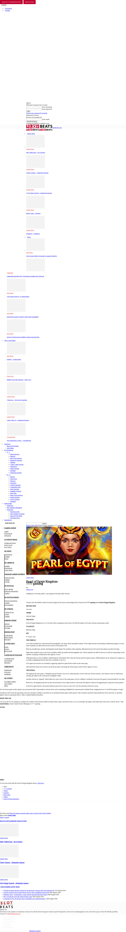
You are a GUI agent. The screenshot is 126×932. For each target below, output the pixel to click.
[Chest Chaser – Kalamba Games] (35, 167)
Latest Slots (31, 134)
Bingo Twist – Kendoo (33, 213)
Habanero (13, 467)
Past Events (8, 684)
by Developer (8, 450)
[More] (60, 596)
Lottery (7, 582)
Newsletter (8, 520)
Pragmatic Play (15, 487)
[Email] (54, 596)
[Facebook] (29, 596)
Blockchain (8, 626)
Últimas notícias (10, 543)
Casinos (7, 593)
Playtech (13, 483)
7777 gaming (7, 789)
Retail (6, 559)
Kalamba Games (16, 473)
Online (5, 797)
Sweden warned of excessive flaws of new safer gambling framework (26, 892)
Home (28, 525)
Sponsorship (8, 635)
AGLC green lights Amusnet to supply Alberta (41, 256)
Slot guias (7, 547)
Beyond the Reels (13, 446)
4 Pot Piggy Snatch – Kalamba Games (39, 193)
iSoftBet (13, 471)
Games (6, 531)
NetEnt (12, 477)
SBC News (6, 923)
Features (7, 444)
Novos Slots (8, 545)
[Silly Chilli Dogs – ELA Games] (35, 147)
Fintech (7, 624)
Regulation (8, 533)
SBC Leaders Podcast (17, 514)
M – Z (8, 475)
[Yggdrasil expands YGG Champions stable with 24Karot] (35, 271)
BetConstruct (14, 454)
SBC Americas (8, 927)
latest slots (6, 795)
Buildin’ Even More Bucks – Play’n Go (19, 380)
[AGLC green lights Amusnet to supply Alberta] (35, 250)
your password (47, 109)
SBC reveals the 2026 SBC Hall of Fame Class (17, 897)
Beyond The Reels (16, 516)
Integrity (7, 639)
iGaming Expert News (12, 887)
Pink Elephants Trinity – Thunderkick (19, 441)
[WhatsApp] (41, 596)
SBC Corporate (8, 917)
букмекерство (9, 612)
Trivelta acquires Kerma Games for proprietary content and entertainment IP (28, 890)
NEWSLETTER (29, 2)
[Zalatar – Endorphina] (16, 354)
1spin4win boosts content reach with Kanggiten (23, 317)
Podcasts (10, 510)
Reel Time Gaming (16, 495)
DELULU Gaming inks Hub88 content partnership (23, 337)
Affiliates (7, 535)
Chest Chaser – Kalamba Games (37, 173)
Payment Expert (8, 921)
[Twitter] (35, 596)
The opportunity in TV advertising (18, 297)
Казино (6, 614)
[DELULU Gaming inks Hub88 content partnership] (16, 332)
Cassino (7, 603)
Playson (13, 481)
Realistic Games (15, 491)
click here (40, 783)
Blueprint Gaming (16, 460)
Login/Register (9, 658)
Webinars (10, 506)
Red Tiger (13, 493)
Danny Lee (29, 589)
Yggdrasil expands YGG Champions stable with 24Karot (25, 276)
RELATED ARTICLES (6, 821)
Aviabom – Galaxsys (33, 234)
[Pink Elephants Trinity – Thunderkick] (16, 435)
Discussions (8, 660)
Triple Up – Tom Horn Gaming (17, 400)
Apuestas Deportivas (11, 591)
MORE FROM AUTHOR (19, 821)
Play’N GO (10, 376)
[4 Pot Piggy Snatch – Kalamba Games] (35, 188)
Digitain (12, 463)
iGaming (7, 556)
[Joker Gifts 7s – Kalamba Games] (16, 415)
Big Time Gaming (16, 458)
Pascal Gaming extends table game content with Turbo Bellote (30, 813)
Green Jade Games (16, 465)
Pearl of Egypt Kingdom (11, 799)
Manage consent (35, 931)
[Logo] (32, 130)
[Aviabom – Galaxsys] (35, 228)
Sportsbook (8, 554)
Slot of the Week (9, 341)
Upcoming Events (10, 681)
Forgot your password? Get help (36, 113)
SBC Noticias (7, 925)
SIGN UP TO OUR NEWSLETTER (11, 2)
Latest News (8, 570)
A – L (8, 452)
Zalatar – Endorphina (14, 359)
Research (7, 662)
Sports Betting (9, 578)
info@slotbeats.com (13, 914)
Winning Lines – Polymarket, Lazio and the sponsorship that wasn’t (25, 894)
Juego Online (8, 589)
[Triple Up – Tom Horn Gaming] (16, 394)
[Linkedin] (48, 596)
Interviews (10, 448)
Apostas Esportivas (10, 601)
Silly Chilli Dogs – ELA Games (35, 153)
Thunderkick (11, 437)
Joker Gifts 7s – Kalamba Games (18, 420)
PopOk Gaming (15, 485)
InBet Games (14, 469)
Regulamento (8, 605)
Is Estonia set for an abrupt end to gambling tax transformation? (24, 899)
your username (47, 107)
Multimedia (8, 504)
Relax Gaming (15, 497)
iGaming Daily (14, 512)
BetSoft (12, 456)
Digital (6, 649)
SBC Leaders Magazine (14, 508)
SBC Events (7, 919)
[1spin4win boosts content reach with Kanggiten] (16, 311)
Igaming (7, 566)
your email (45, 119)
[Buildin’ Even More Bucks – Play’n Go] (16, 374)
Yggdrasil (10, 273)
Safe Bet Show (15, 518)
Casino (5, 791)
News (29, 237)
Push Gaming (14, 489)
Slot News (29, 253)
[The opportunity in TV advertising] (16, 291)
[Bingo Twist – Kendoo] (35, 208)
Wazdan (13, 502)
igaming (6, 793)
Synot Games (14, 499)
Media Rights (8, 637)
